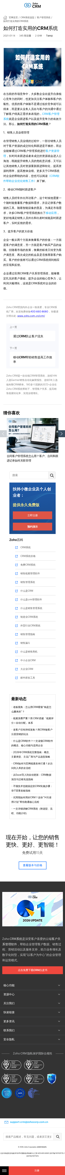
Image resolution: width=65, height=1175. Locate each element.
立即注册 (32, 515)
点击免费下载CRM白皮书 (32, 970)
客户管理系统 (43, 17)
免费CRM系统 (28, 564)
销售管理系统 (27, 582)
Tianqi (49, 35)
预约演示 (32, 526)
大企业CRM (26, 669)
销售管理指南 (27, 634)
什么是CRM (26, 590)
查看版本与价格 (32, 865)
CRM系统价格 (28, 556)
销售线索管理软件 (30, 573)
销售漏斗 (25, 643)
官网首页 (13, 17)
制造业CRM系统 (29, 616)
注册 (36, 1170)
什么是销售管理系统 (31, 608)
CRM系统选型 (27, 17)
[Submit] (57, 1136)
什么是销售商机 (28, 651)
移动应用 (51, 213)
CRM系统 (25, 547)
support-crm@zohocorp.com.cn (29, 1122)
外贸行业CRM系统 (30, 625)
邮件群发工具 (27, 677)
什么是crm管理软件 (31, 599)
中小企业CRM (28, 660)
